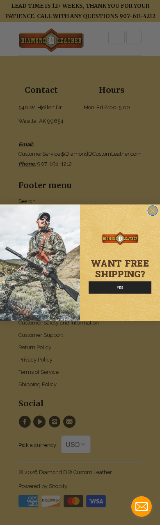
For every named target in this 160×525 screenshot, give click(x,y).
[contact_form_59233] (141, 506)
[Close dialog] (153, 210)
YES (120, 287)
